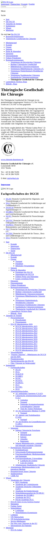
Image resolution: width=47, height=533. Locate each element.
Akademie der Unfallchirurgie (26, 484)
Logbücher (19, 510)
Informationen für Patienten (21, 526)
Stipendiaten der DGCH (24, 274)
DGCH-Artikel (16, 530)
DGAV (9, 199)
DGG (8, 203)
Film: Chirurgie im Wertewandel (23, 363)
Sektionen (14, 428)
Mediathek (15, 504)
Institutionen (10, 26)
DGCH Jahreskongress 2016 (26, 346)
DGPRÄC (10, 225)
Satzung (9, 49)
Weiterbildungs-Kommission (26, 513)
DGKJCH (10, 208)
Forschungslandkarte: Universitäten (28, 458)
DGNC (9, 216)
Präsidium (19, 264)
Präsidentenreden (17, 359)
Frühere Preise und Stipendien (26, 277)
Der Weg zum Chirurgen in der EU (24, 523)
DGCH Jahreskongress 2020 (26, 337)
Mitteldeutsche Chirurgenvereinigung (25, 67)
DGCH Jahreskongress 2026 (22, 324)
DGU (8, 238)
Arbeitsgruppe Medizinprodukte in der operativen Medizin (25, 468)
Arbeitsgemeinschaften (19, 391)
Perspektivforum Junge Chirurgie (23, 471)
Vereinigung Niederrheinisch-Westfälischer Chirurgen (26, 301)
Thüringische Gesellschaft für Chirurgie (21, 39)
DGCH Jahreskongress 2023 (26, 331)
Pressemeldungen (17, 318)
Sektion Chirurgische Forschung (27, 430)
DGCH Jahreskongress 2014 (26, 350)
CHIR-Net (15, 476)
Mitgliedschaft (11, 43)
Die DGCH (10, 22)
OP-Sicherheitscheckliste (20, 519)
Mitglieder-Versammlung (24, 266)
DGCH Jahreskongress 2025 (26, 326)
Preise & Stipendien (13, 51)
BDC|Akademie (21, 482)
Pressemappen (20, 322)
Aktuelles (23, 439)
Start (7, 19)
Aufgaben (24, 400)
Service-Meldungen (18, 521)
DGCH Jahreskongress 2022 (26, 333)
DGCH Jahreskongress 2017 (26, 344)
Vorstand (18, 261)
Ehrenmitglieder (12, 56)
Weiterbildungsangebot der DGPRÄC (29, 493)
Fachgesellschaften (18, 368)
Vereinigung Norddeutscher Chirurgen (25, 75)
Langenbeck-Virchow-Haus (16, 82)
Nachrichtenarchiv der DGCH (22, 361)
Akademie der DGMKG (24, 495)
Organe (8, 47)
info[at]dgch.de (13, 178)
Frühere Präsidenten (13, 58)
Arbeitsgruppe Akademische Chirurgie (30, 465)
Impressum (5, 4)
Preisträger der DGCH (24, 272)
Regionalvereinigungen (15, 36)
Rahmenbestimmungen (24, 426)
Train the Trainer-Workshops (31, 409)
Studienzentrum (17, 474)
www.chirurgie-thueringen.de (12, 160)
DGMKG (10, 212)
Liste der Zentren (26, 463)
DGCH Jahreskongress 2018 (26, 342)
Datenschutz (15, 4)
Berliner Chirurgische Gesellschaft (24, 64)
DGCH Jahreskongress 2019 (26, 339)
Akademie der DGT (23, 497)
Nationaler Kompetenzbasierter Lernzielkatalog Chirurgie (32, 405)
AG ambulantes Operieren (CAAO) (29, 394)
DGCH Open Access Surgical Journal (25, 502)
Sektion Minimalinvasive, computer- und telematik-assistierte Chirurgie (29, 444)
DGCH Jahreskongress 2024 (26, 329)
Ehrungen (9, 54)
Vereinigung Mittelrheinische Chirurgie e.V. (27, 69)
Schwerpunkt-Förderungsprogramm (29, 452)
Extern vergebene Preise (24, 279)
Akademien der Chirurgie (20, 480)
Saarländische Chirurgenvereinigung (24, 77)
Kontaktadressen (21, 450)
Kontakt (24, 4)
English (32, 4)
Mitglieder (10, 30)
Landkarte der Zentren (28, 461)
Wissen (8, 28)
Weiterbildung (16, 508)
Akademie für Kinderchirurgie (26, 491)
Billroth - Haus (11, 84)
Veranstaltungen (17, 352)
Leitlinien (14, 515)
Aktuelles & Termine (14, 24)
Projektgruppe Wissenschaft (21, 448)
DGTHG (9, 234)
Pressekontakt (20, 320)
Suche (13, 251)
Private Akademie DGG (24, 500)
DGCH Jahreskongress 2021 (26, 335)
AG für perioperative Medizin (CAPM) (30, 411)
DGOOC (9, 221)
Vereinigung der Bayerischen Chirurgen (26, 62)
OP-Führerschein (17, 517)
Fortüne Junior (16, 506)
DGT (8, 229)
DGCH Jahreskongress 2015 (26, 348)
